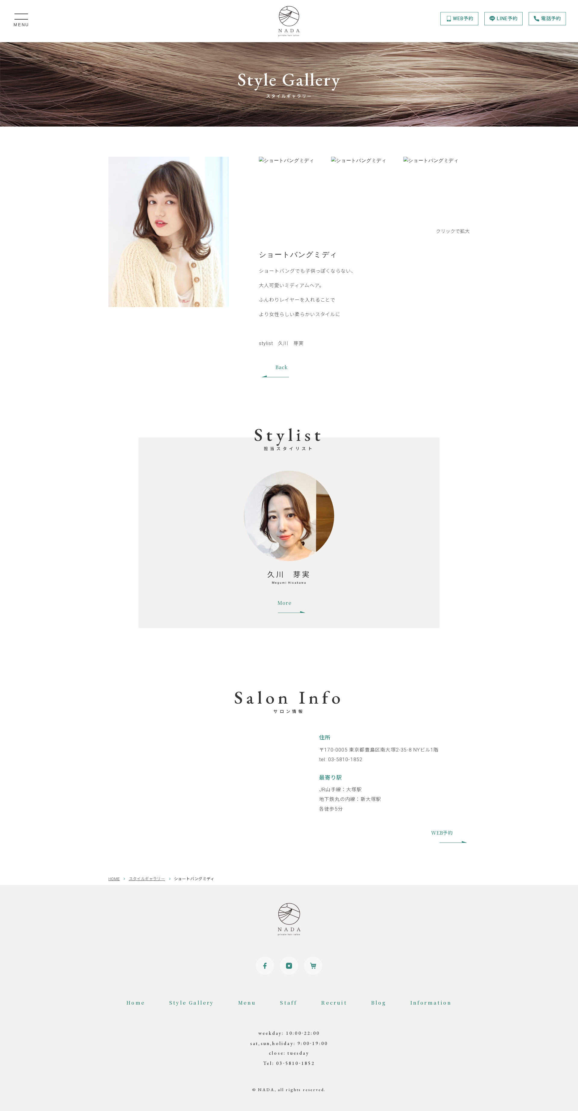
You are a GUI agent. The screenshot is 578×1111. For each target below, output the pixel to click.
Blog (378, 1002)
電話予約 (551, 18)
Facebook (265, 966)
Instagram (289, 966)
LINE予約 (507, 18)
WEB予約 (463, 18)
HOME (114, 879)
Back (281, 367)
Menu (247, 1002)
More (284, 602)
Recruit (334, 1002)
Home (135, 1002)
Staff (288, 1002)
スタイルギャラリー (147, 879)
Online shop (313, 966)
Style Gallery (191, 1002)
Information (431, 1002)
